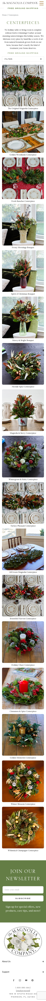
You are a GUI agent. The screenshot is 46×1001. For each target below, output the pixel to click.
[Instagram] (20, 980)
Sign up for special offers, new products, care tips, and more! (23, 909)
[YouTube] (26, 980)
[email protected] (23, 991)
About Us (6, 961)
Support (5, 972)
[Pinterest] (32, 980)
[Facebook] (14, 980)
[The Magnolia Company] (20, 3)
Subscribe (23, 898)
